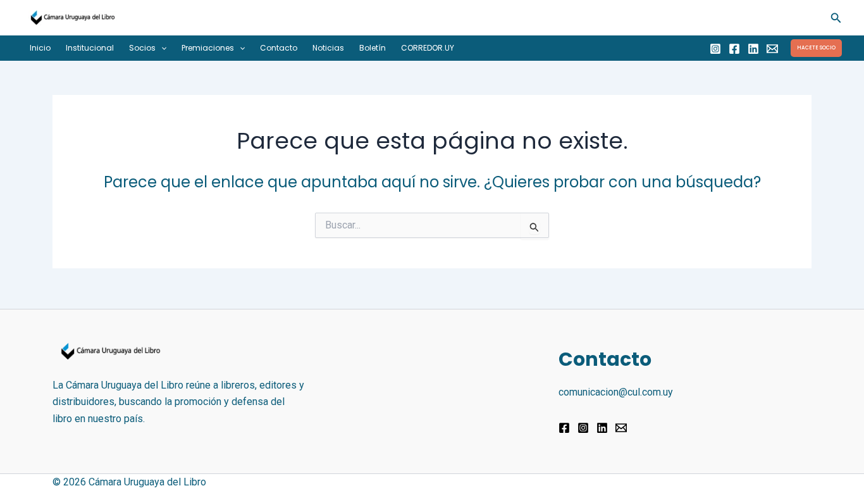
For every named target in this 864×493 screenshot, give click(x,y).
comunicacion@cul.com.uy (616, 392)
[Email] (772, 48)
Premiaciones (208, 47)
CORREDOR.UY (427, 47)
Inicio (40, 47)
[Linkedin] (753, 48)
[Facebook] (734, 48)
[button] (836, 18)
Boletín (372, 47)
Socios (142, 47)
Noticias (328, 47)
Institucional (90, 47)
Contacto (278, 47)
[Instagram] (715, 48)
